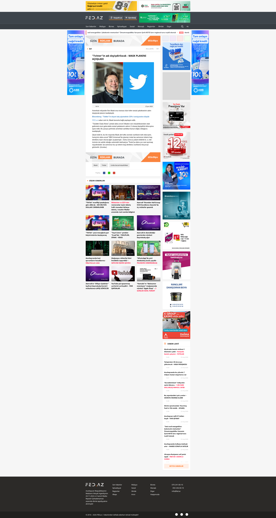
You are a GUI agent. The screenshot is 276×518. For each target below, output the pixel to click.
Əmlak (161, 26)
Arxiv (133, 494)
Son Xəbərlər (91, 26)
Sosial (132, 26)
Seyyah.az (118, 18)
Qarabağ (132, 18)
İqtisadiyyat (122, 26)
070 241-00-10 (177, 485)
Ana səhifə (150, 49)
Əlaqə (114, 494)
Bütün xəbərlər (176, 466)
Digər (169, 26)
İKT (158, 49)
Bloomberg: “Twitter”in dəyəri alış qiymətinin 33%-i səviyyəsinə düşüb (120, 117)
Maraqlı (141, 26)
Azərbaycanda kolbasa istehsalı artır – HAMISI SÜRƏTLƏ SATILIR (173, 32)
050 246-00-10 (178, 488)
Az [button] (188, 26)
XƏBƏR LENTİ (173, 344)
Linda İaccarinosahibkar (119, 165)
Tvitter (104, 165)
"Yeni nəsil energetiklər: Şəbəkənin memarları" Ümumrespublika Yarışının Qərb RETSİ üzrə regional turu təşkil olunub (92, 32)
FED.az (95, 120)
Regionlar (151, 26)
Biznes (111, 26)
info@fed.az (176, 491)
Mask (95, 165)
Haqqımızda (154, 494)
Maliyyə (102, 26)
